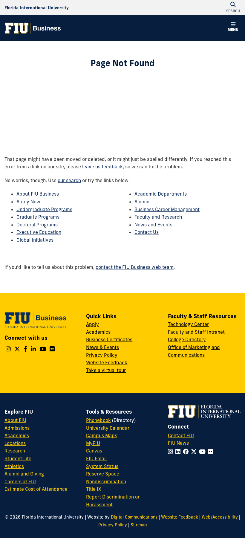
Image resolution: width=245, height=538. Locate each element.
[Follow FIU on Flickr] (211, 451)
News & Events (102, 347)
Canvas (94, 451)
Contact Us (146, 232)
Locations (15, 443)
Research (14, 451)
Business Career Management (167, 209)
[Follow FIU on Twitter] (195, 451)
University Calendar (107, 428)
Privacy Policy (101, 355)
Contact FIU (181, 435)
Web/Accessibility (220, 517)
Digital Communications (134, 517)
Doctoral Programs (37, 225)
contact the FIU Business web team (135, 267)
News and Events (153, 225)
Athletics (14, 466)
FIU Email (96, 458)
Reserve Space (102, 474)
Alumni (141, 202)
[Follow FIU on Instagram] (171, 451)
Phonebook (98, 420)
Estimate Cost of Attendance (36, 489)
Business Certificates (109, 339)
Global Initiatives (34, 240)
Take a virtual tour (106, 370)
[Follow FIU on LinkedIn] (179, 451)
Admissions (17, 428)
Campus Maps (101, 435)
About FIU (15, 420)
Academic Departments (160, 194)
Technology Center (188, 324)
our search (69, 180)
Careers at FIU (20, 481)
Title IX (93, 489)
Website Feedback (106, 362)
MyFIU (93, 443)
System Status (102, 466)
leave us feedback (102, 167)
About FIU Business (37, 194)
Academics (98, 332)
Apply (92, 324)
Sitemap (139, 525)
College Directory (187, 339)
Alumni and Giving (24, 474)
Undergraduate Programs (44, 209)
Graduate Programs (37, 217)
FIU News (178, 443)
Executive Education (38, 232)
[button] (233, 27)
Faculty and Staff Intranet (196, 332)
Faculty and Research (158, 217)
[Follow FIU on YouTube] (203, 451)
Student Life (17, 458)
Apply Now (28, 202)
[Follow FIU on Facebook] (187, 451)
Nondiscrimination (106, 481)
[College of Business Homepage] (32, 28)
